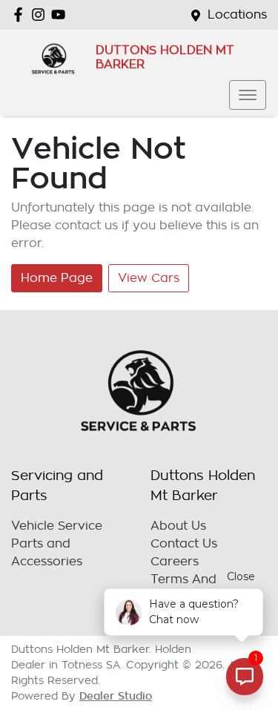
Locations (237, 15)
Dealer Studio (115, 696)
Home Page (57, 278)
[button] (247, 95)
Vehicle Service (56, 526)
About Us (178, 526)
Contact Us (183, 544)
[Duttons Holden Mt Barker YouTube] (61, 14)
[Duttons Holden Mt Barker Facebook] (21, 14)
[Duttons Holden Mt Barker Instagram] (41, 14)
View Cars (148, 278)
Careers (174, 562)
